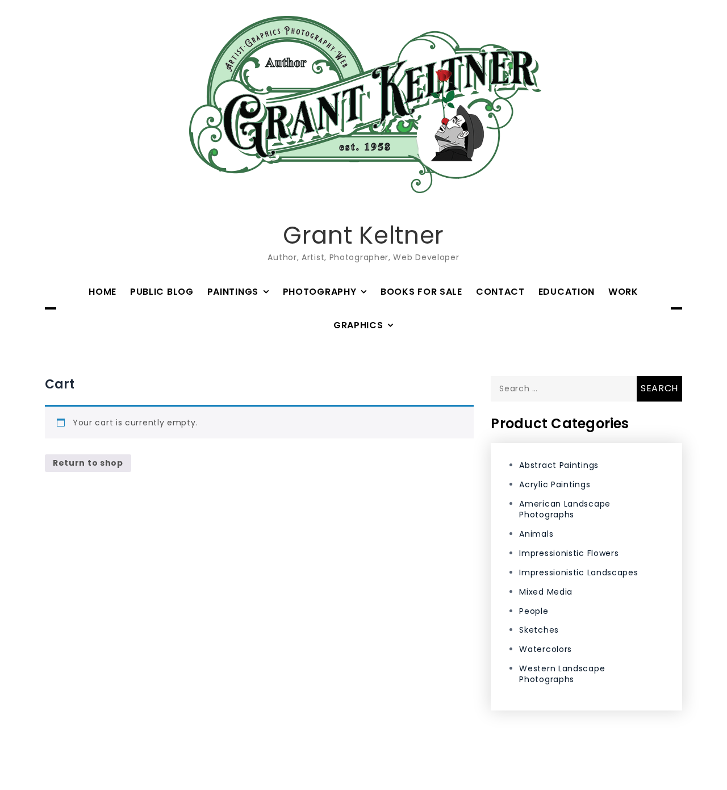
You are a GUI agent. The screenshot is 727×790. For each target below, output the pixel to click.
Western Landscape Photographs (562, 674)
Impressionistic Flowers (569, 553)
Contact (500, 291)
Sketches (539, 630)
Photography (320, 291)
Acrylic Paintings (554, 484)
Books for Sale (421, 291)
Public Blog (162, 291)
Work (623, 291)
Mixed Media (546, 591)
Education (566, 291)
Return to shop (88, 463)
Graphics (358, 325)
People (533, 611)
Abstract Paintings (559, 465)
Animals (536, 534)
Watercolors (545, 649)
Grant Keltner (363, 235)
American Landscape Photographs (565, 509)
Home (102, 291)
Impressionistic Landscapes (578, 572)
